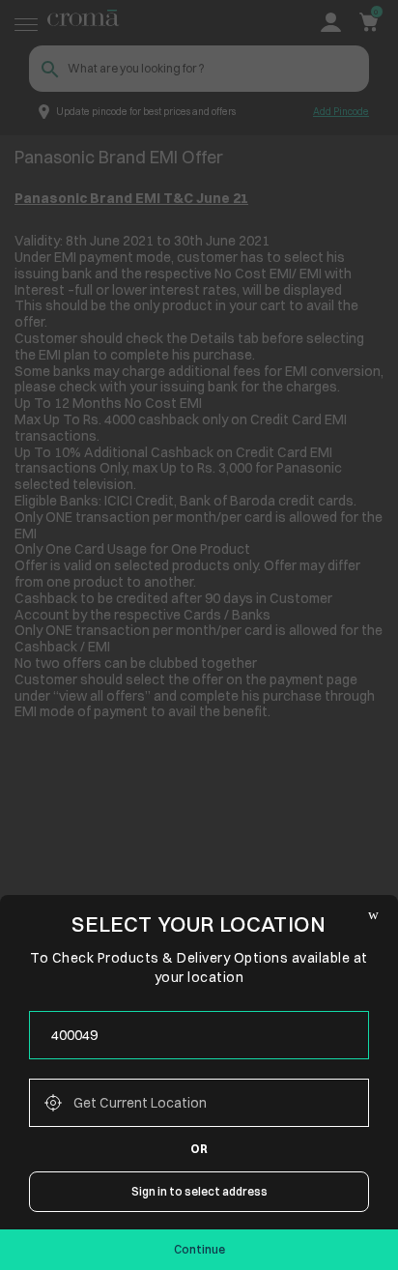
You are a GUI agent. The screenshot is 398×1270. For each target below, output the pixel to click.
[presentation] (199, 1035)
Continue (199, 1249)
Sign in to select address (199, 1191)
